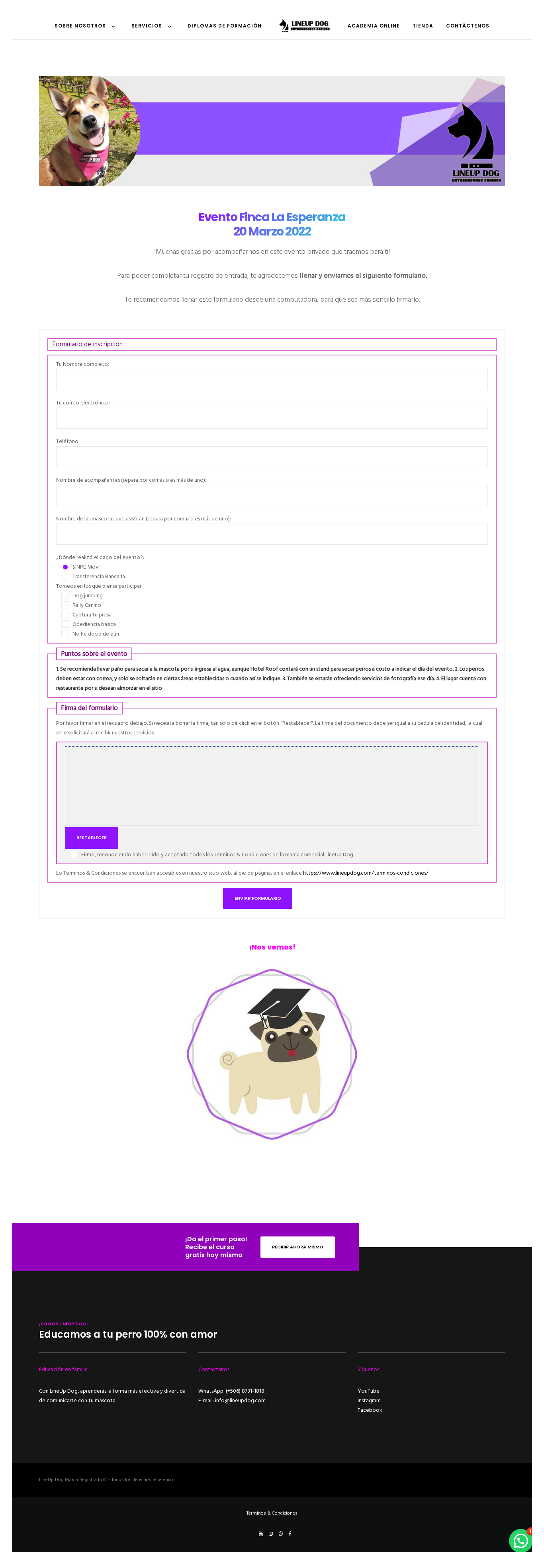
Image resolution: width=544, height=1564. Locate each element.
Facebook (370, 1410)
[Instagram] (271, 1533)
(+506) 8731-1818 (245, 1390)
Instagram (369, 1400)
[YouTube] (261, 1533)
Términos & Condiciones (272, 1513)
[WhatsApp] (281, 1533)
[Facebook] (290, 1533)
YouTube (369, 1390)
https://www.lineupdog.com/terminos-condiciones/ (366, 872)
